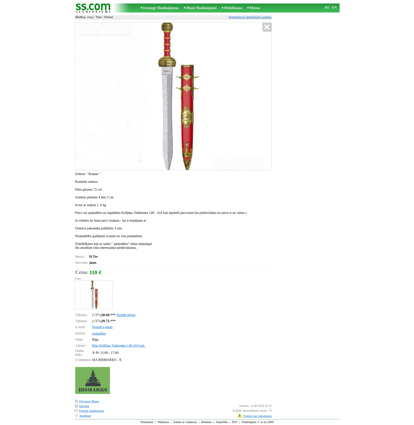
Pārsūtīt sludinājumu (91, 410)
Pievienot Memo (89, 401)
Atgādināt (85, 415)
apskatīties (99, 333)
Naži (99, 17)
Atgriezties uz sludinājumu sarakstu (249, 17)
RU (327, 7)
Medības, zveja (84, 17)
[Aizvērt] (266, 27)
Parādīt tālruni (125, 315)
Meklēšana (233, 8)
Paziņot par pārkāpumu (257, 416)
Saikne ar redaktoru (185, 422)
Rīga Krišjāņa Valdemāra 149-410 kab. (118, 345)
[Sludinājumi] (93, 8)
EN (334, 7)
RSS (234, 422)
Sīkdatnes (163, 422)
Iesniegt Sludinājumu (161, 8)
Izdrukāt (84, 406)
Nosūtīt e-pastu (102, 327)
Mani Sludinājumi (201, 8)
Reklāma (206, 422)
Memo (254, 8)
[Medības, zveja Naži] (93, 295)
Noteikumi (146, 422)
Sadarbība (222, 422)
